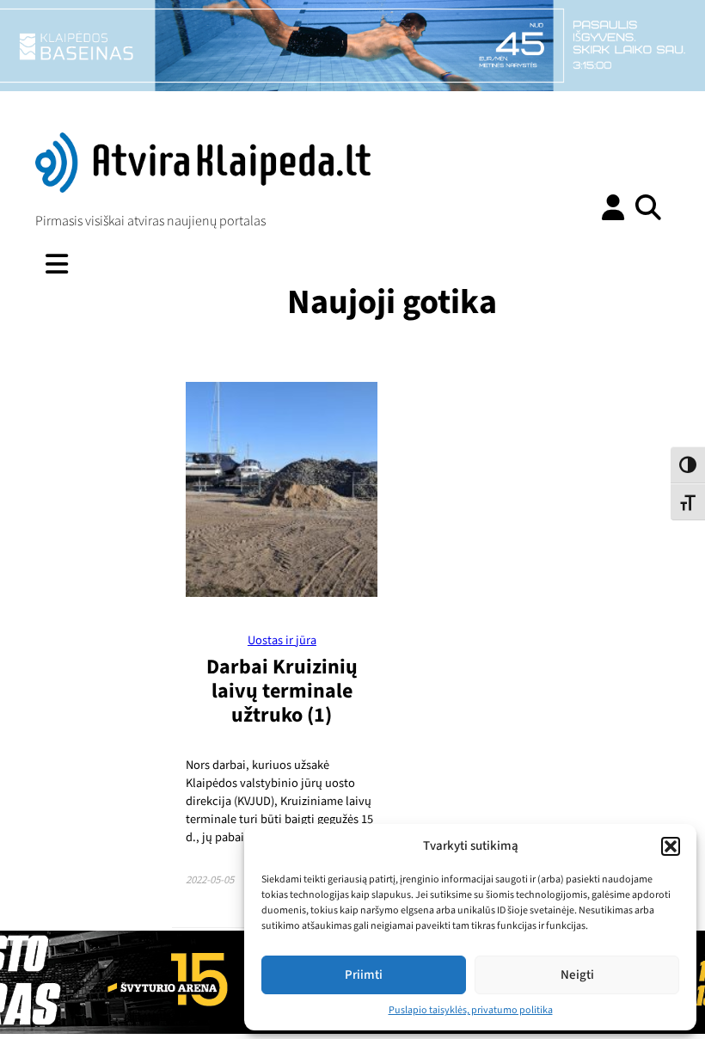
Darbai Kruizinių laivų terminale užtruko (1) (282, 691)
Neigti (577, 975)
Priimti (364, 975)
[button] (670, 846)
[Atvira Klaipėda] (203, 188)
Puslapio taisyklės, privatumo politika (471, 1010)
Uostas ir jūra (282, 640)
